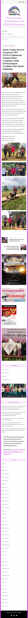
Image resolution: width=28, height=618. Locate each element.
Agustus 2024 (5, 480)
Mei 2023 (4, 517)
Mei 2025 (4, 467)
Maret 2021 (4, 592)
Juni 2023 (4, 514)
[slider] (13, 396)
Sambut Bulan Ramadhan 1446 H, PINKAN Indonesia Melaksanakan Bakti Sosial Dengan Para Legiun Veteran (14, 430)
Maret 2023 (4, 524)
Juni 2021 (4, 582)
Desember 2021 (5, 568)
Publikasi (12, 46)
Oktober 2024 (5, 477)
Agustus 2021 (5, 578)
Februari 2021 (5, 595)
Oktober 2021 (5, 572)
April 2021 (4, 589)
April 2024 (4, 487)
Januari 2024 (5, 494)
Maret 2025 (4, 470)
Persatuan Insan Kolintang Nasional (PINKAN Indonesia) (14, 21)
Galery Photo (6, 46)
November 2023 (6, 501)
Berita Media (5, 369)
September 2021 (6, 575)
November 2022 (6, 538)
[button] (14, 390)
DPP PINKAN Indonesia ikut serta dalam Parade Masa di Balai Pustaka (13, 419)
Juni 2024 (4, 484)
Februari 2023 (5, 528)
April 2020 (4, 606)
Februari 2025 (5, 473)
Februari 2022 (5, 565)
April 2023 (4, 521)
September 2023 (6, 507)
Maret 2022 (4, 561)
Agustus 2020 (5, 602)
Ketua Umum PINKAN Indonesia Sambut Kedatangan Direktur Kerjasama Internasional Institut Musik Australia (12, 424)
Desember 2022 (5, 534)
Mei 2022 (4, 558)
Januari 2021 (5, 599)
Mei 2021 (4, 585)
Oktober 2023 (5, 504)
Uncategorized (6, 379)
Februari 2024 (5, 490)
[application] (14, 391)
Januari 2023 (5, 531)
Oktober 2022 (5, 541)
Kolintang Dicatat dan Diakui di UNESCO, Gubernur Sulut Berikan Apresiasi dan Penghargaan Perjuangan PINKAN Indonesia (14, 414)
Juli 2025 (4, 463)
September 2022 (6, 545)
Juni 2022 (4, 555)
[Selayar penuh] (24, 396)
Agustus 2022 (5, 548)
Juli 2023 (4, 511)
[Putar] (3, 396)
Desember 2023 (5, 497)
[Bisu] (22, 396)
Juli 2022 (4, 551)
